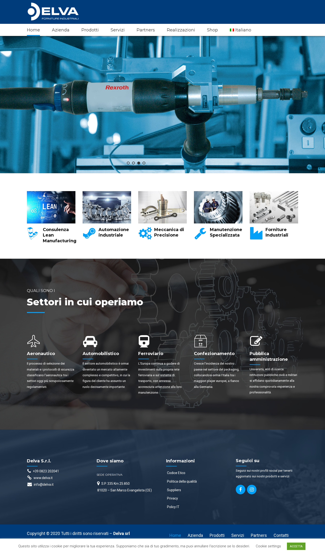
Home (33, 30)
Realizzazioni (181, 30)
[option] (51, 220)
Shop (212, 30)
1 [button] (128, 163)
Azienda (60, 30)
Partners (146, 30)
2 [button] (133, 163)
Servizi (118, 30)
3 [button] (138, 163)
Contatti (281, 535)
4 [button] (144, 163)
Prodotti (90, 30)
